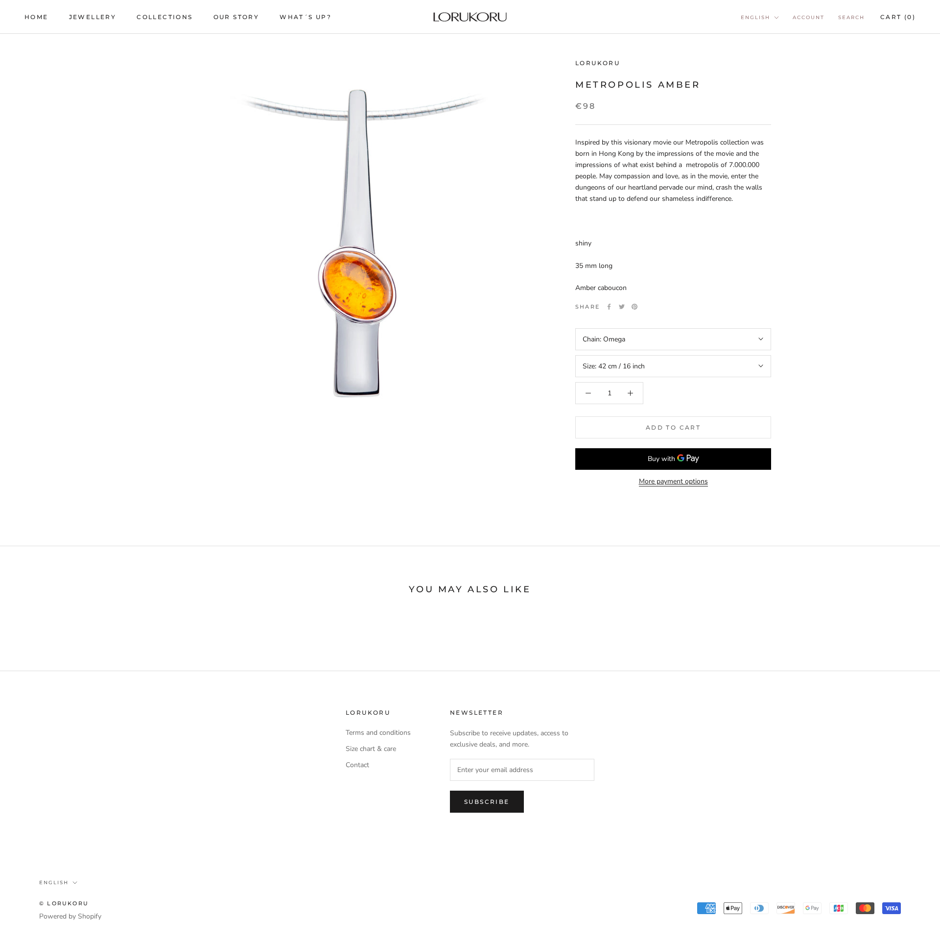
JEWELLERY (93, 17)
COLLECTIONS (164, 17)
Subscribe (487, 801)
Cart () (898, 17)
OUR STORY (236, 17)
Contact (357, 765)
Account (808, 17)
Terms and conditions (378, 732)
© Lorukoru (64, 903)
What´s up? (305, 17)
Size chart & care (371, 748)
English (755, 17)
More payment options (673, 481)
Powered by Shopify (70, 916)
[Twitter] (622, 307)
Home (36, 17)
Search (851, 17)
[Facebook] (609, 307)
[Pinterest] (634, 307)
